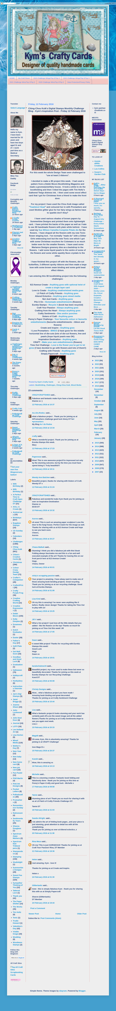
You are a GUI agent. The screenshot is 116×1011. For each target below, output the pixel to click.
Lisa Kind (36, 599)
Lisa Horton (18, 735)
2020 (97, 371)
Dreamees (17, 624)
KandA (35, 759)
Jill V (34, 619)
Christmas (17, 562)
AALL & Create (16, 508)
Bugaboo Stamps (17, 524)
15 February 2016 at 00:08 (43, 681)
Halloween (17, 670)
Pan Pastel (17, 773)
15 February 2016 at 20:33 (43, 727)
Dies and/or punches (67, 313)
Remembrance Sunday (18, 806)
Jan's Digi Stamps (17, 695)
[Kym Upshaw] (11, 192)
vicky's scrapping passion (43, 576)
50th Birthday (16, 485)
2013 (97, 450)
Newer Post (34, 914)
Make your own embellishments (57, 342)
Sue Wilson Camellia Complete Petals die (59, 230)
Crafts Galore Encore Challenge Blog (16, 210)
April (96, 425)
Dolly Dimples (16, 620)
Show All (20, 248)
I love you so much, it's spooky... (99, 205)
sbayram (63, 991)
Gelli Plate (17, 646)
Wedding (17, 937)
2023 (97, 360)
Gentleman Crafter (98, 281)
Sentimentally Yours (18, 819)
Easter (16, 637)
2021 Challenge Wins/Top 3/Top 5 (22, 82)
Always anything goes (67, 308)
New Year (17, 751)
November (98, 395)
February (98, 432)
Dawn (34, 640)
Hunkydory (17, 681)
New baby (17, 757)
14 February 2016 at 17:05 (43, 632)
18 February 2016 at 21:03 (43, 810)
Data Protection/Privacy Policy (78, 82)
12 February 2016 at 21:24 (43, 487)
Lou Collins (99, 169)
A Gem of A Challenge (17, 445)
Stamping (17, 857)
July (96, 414)
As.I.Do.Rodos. (38, 413)
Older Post (81, 914)
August (97, 410)
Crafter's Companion (18, 579)
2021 (97, 368)
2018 (97, 379)
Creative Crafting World (16, 600)
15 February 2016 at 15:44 (43, 701)
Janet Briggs (16, 700)
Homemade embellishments (58, 302)
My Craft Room (24, 78)
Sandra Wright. (38, 818)
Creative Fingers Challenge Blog (16, 241)
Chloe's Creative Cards (16, 557)
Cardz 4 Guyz (15, 330)
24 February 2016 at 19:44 (43, 903)
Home (58, 914)
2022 (97, 364)
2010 (97, 461)
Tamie (34, 795)
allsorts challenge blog (16, 438)
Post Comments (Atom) (51, 918)
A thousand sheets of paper (99, 200)
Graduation (18, 665)
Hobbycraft (18, 675)
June (96, 418)
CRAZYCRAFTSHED (41, 395)
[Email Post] (58, 382)
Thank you (17, 896)
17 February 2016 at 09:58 (43, 787)
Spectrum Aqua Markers (17, 836)
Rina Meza (36, 841)
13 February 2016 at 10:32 (43, 510)
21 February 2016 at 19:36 (43, 851)
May (96, 421)
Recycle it (53, 305)
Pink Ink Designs (16, 785)
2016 (97, 386)
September (99, 404)
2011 (97, 457)
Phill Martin (18, 778)
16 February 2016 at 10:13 (43, 766)
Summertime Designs (18, 869)
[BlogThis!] (64, 382)
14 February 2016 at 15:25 (43, 611)
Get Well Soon (16, 652)
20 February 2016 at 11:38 (43, 833)
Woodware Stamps (17, 943)
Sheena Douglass (17, 827)
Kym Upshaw (13, 189)
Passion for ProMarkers (17, 323)
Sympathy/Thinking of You (18, 885)
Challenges (50, 385)
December (98, 389)
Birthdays (17, 518)
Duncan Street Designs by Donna (99, 324)
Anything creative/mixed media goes (65, 290)
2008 (97, 468)
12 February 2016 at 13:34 (43, 428)
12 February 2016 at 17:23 (43, 448)
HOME (12, 78)
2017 (97, 382)
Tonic (15, 918)
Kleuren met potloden (17, 233)
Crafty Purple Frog (18, 592)
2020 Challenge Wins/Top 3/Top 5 (51, 82)
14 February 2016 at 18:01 (43, 658)
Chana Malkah (38, 547)
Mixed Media (76, 385)
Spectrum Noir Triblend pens (17, 844)
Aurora (35, 519)
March (97, 429)
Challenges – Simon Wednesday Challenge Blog (17, 347)
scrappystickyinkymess (99, 251)
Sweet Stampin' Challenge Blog (16, 429)
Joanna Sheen (16, 706)
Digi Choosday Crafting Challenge (16, 315)
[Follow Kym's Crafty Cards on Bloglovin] (57, 377)
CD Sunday (18, 531)
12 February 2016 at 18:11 (43, 469)
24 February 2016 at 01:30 (43, 877)
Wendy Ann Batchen (41, 477)
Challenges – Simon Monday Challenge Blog (17, 289)
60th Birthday (16, 490)
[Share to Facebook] (67, 382)
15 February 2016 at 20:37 (43, 751)
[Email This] (62, 382)
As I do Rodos (46, 424)
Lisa (34, 710)
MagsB (35, 736)
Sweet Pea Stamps (17, 876)
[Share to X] (65, 382)
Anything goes (71, 293)
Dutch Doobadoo (17, 631)
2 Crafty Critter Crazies (15, 219)
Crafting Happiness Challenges (17, 298)
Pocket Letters (16, 790)
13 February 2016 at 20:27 (43, 539)
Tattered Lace (16, 891)
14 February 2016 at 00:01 (43, 567)
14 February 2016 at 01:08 (43, 590)
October (98, 401)
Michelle (35, 774)
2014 (97, 446)
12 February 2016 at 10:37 (43, 404)
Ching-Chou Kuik (63, 385)
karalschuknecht (39, 666)
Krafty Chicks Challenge (16, 393)
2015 (97, 443)
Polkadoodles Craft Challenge (17, 415)
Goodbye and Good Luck (17, 659)
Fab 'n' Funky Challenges (17, 356)
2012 (97, 454)
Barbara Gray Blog (98, 214)
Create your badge (14, 194)
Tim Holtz (17, 912)
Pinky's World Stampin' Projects (97, 269)
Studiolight (17, 862)
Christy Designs (39, 689)
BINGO (54, 331)
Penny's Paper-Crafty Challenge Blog (16, 374)
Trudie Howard (16, 922)
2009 (97, 465)
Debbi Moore (15, 615)
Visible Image (16, 933)
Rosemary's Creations (99, 337)
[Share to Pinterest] (69, 382)
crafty (34, 436)
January (98, 438)
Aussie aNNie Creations (98, 163)
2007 (97, 472)
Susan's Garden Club (99, 173)
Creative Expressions (18, 608)
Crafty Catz (17, 408)
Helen (34, 859)
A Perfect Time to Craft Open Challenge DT (17, 499)
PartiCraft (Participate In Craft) (99, 235)
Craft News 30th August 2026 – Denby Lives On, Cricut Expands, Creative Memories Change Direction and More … (99, 295)
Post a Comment (37, 908)
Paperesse (36, 457)
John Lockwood (17, 711)
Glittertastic (37, 885)
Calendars (17, 536)
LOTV (15, 726)
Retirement (18, 813)
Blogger (82, 991)
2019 (97, 375)
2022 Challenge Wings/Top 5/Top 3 (76, 78)
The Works (17, 907)
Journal (16, 723)
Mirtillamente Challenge (17, 226)
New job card (16, 768)
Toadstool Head (37, 207)
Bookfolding (40, 385)
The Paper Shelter (16, 363)
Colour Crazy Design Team (16, 571)
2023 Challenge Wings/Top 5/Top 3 (46, 78)
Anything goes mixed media (66, 296)
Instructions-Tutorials (17, 687)
